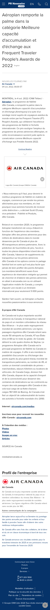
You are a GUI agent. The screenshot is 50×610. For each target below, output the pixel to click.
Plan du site (13, 595)
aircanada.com (24, 417)
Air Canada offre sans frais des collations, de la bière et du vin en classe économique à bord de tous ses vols (24, 532)
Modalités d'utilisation (24, 588)
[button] (25, 168)
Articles (6, 438)
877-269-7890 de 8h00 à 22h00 (24, 579)
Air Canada (7, 487)
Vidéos (5, 431)
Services (24, 571)
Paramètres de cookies (32, 595)
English (17, 65)
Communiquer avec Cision (25, 562)
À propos (24, 568)
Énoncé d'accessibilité (25, 598)
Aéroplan (6, 101)
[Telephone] (39, 4)
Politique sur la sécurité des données (25, 591)
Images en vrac (9, 435)
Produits (25, 565)
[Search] (46, 4)
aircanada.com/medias (23, 406)
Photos (5, 428)
